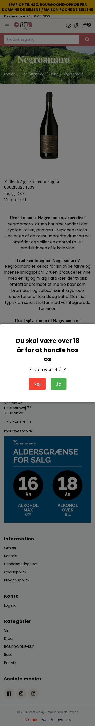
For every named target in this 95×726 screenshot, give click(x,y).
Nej (37, 384)
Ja (58, 384)
